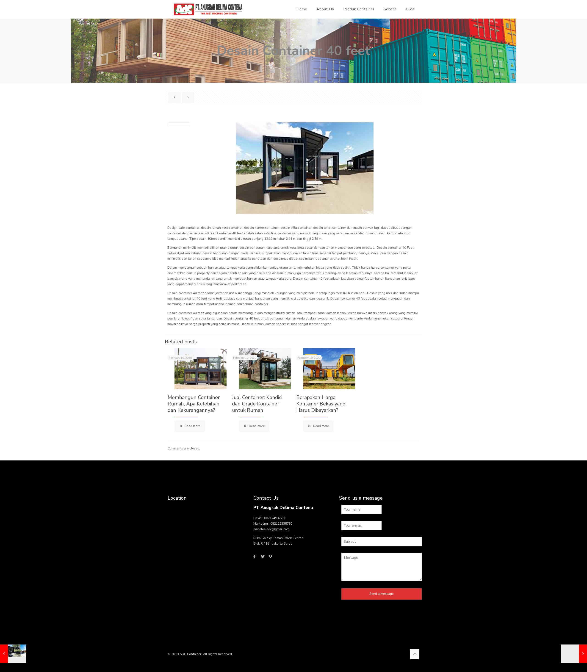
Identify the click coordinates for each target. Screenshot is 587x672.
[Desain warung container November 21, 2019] (13, 653)
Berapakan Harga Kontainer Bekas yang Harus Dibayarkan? (321, 404)
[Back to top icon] (414, 654)
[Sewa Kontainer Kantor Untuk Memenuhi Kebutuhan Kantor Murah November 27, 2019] (574, 653)
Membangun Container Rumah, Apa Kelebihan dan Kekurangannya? (194, 404)
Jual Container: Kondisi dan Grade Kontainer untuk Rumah (257, 404)
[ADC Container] (208, 9)
